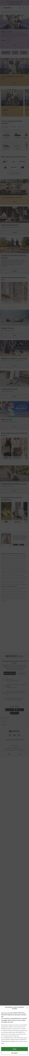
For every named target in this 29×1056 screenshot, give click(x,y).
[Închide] (27, 1008)
